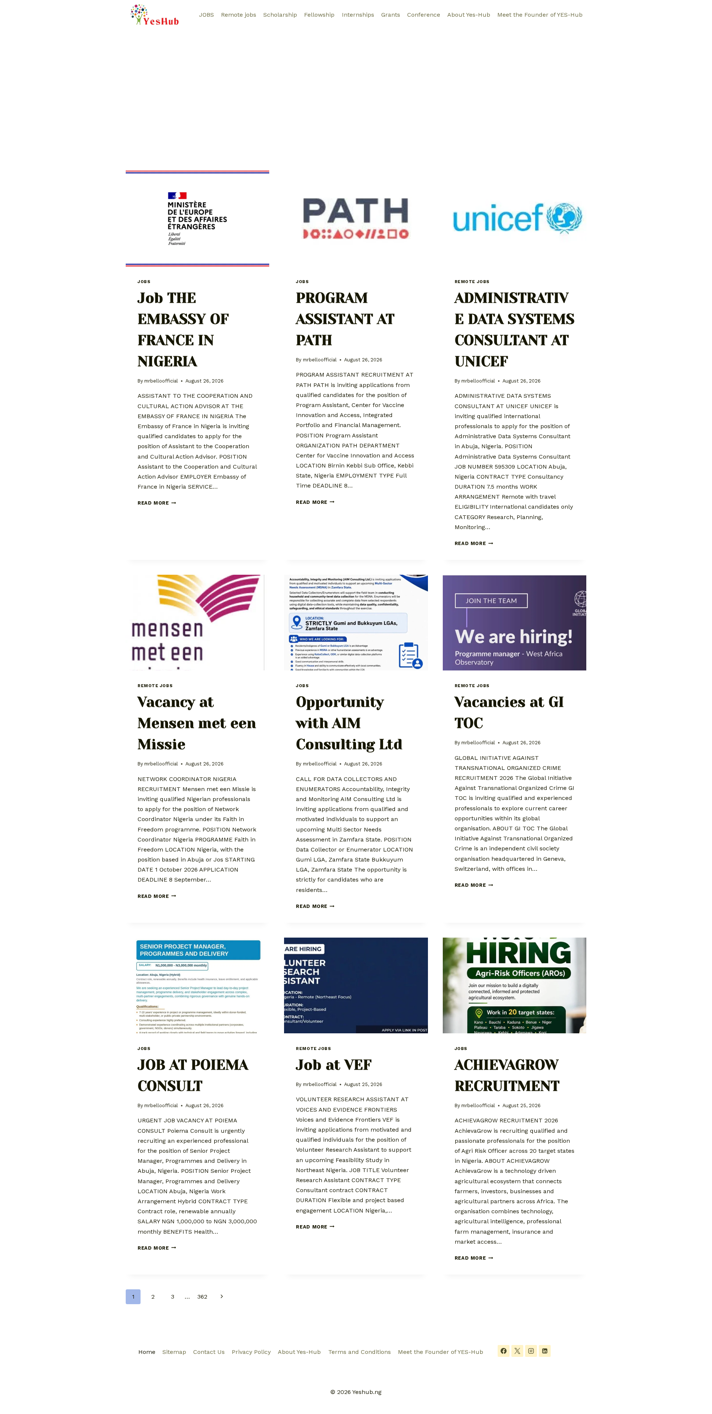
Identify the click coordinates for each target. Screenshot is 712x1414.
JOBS (206, 14)
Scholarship (280, 14)
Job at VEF (334, 1065)
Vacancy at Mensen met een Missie (197, 723)
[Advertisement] (356, 85)
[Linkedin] (545, 1351)
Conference (423, 14)
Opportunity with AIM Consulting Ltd (349, 723)
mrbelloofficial (161, 381)
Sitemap (174, 1351)
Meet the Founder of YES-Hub (540, 14)
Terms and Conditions (359, 1351)
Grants (390, 14)
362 (202, 1296)
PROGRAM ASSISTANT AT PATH (345, 319)
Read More (157, 503)
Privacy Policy (251, 1351)
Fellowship (319, 14)
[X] (517, 1351)
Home (146, 1351)
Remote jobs (238, 14)
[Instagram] (531, 1351)
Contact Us (209, 1351)
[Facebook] (504, 1351)
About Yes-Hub (468, 14)
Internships (358, 14)
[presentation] (197, 218)
